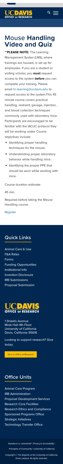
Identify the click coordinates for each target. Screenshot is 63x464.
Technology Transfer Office (23, 424)
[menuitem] (11, 3)
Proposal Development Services (27, 398)
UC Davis (12, 3)
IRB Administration (17, 393)
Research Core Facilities (21, 404)
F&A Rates (12, 254)
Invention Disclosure (19, 274)
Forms (9, 259)
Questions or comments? (20, 443)
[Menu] (54, 13)
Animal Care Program (20, 388)
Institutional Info (16, 269)
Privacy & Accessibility (43, 443)
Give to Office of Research (21, 354)
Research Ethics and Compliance (28, 409)
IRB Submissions (16, 279)
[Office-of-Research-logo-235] (26, 13)
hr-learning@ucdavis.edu (30, 89)
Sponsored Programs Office (24, 414)
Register (10, 212)
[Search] (47, 13)
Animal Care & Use (18, 249)
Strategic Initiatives (18, 419)
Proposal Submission (19, 285)
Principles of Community (20, 448)
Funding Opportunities (20, 264)
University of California (44, 448)
